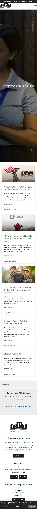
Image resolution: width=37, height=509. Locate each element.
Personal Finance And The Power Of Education (15, 322)
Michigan (18, 491)
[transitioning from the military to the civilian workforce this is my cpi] (18, 274)
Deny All (18, 506)
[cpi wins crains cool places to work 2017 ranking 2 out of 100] (18, 223)
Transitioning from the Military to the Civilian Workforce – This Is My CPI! (18, 290)
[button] (35, 6)
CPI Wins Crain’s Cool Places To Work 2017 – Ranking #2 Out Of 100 (18, 238)
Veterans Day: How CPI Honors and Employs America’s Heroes (18, 188)
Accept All (32, 506)
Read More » (8, 204)
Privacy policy (4, 506)
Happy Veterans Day (13, 353)
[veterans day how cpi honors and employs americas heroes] (18, 174)
